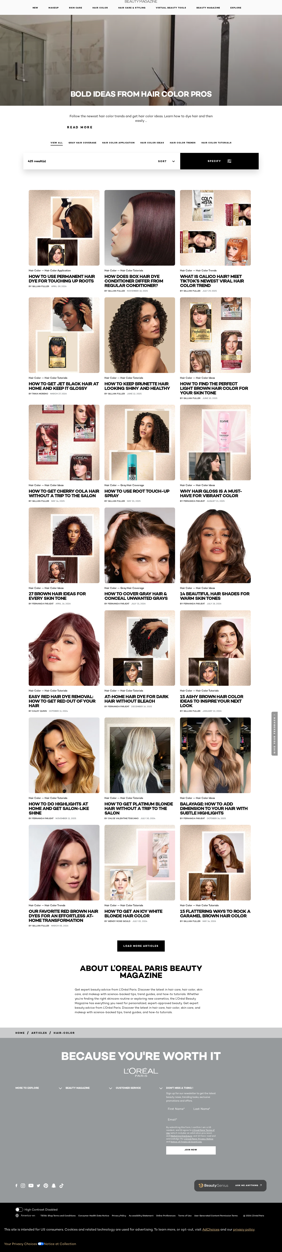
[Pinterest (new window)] (46, 1185)
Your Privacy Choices (21, 1244)
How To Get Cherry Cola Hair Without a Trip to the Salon (64, 493)
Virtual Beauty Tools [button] (171, 7)
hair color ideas (152, 142)
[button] (275, 733)
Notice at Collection (60, 1244)
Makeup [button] (54, 7)
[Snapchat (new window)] (53, 1185)
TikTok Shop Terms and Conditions (58, 1215)
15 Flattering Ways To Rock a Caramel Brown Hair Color (215, 913)
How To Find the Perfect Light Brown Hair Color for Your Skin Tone (214, 388)
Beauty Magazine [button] (208, 7)
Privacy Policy (119, 1215)
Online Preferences (166, 1215)
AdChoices (210, 1229)
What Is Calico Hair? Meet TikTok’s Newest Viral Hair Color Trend (212, 280)
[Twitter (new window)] (38, 1185)
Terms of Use (184, 1215)
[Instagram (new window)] (23, 1185)
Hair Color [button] (100, 7)
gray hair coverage (82, 142)
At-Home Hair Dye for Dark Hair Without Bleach (136, 698)
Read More (80, 127)
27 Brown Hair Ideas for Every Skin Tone (57, 595)
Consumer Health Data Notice (93, 1215)
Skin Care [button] (75, 7)
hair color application (118, 142)
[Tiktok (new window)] (61, 1185)
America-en (28, 1215)
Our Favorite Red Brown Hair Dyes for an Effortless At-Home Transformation (63, 915)
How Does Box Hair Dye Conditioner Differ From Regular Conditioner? (133, 280)
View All (57, 142)
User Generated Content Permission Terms (216, 1215)
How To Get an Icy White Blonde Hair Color (133, 913)
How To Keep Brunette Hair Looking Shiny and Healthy (137, 385)
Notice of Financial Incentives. (186, 1141)
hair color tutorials (216, 142)
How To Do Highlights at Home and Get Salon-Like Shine (59, 808)
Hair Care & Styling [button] (132, 7)
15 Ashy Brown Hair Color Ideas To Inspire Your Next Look (211, 701)
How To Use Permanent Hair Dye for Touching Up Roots (62, 278)
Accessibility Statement (141, 1215)
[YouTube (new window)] (30, 1185)
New (35, 7)
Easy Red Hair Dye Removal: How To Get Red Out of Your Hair (62, 701)
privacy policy (244, 1229)
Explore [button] (235, 7)
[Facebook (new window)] (16, 1185)
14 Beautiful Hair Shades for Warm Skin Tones (214, 595)
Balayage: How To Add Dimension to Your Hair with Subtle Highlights (214, 808)
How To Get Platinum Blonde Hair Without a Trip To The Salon (138, 808)
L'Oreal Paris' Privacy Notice (198, 1138)
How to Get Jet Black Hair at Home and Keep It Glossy (64, 385)
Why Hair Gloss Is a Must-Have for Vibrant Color (211, 493)
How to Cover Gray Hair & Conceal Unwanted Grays (136, 595)
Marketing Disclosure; (182, 1136)
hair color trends (183, 142)
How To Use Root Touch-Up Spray (136, 493)
